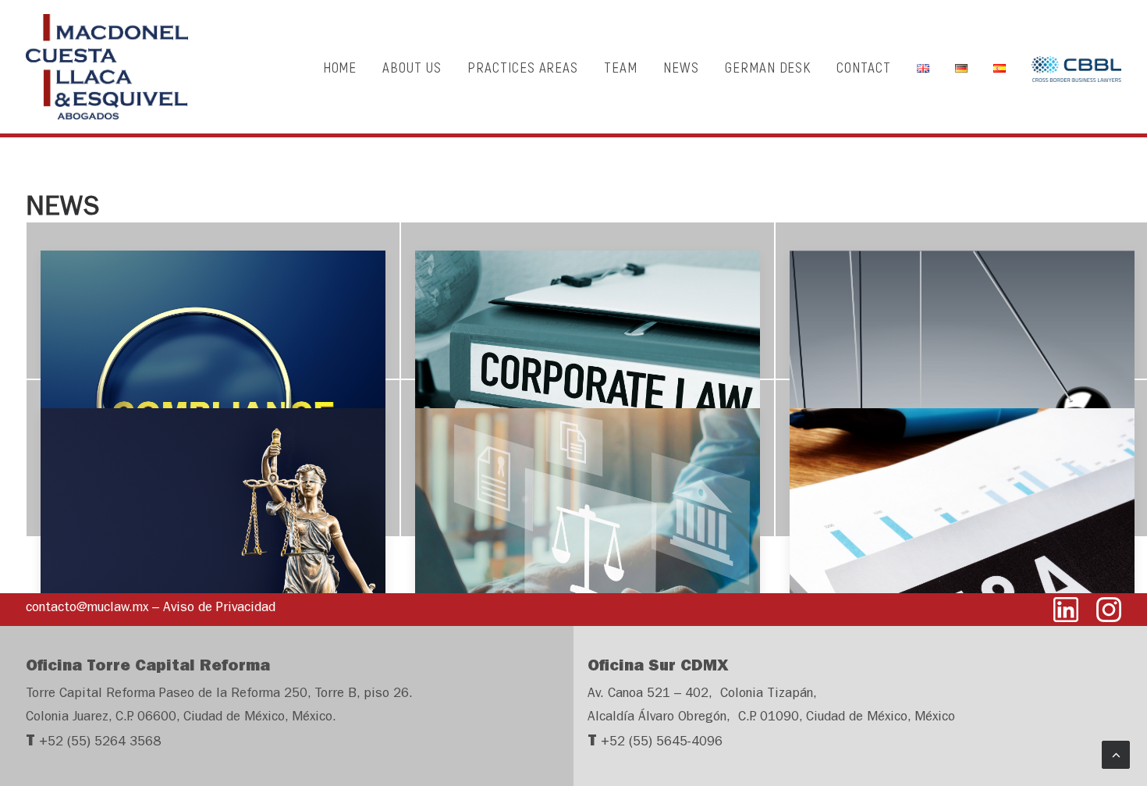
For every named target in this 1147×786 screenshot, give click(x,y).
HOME (340, 67)
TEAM (620, 67)
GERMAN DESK (768, 67)
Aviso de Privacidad (219, 608)
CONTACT (863, 67)
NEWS (681, 67)
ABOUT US (412, 67)
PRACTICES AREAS (522, 67)
